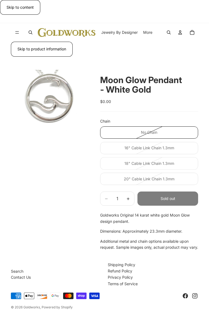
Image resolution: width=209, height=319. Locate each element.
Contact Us (21, 277)
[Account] (180, 32)
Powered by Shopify (57, 307)
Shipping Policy (121, 264)
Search (17, 271)
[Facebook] (185, 296)
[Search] (30, 32)
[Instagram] (195, 296)
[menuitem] (147, 32)
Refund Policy (120, 271)
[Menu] (17, 32)
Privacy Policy (120, 277)
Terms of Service (123, 283)
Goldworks (31, 307)
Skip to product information (41, 49)
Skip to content (20, 7)
